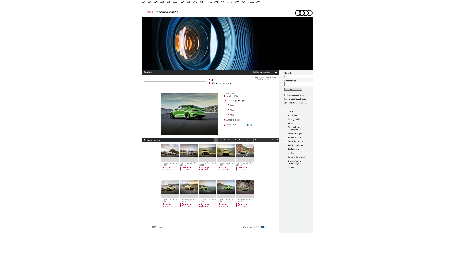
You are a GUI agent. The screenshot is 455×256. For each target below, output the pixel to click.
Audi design (295, 133)
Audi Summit (295, 141)
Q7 (237, 2)
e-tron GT (254, 2)
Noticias (292, 115)
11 (261, 140)
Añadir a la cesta (234, 120)
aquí (304, 99)
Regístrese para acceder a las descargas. (266, 79)
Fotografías (294, 119)
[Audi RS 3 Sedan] (207, 153)
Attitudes (293, 149)
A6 (162, 2)
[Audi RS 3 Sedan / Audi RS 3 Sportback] (189, 153)
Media (233, 110)
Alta (232, 115)
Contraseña (290, 81)
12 (266, 140)
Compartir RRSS (251, 227)
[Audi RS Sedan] (189, 134)
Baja (232, 105)
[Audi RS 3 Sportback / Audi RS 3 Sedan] (170, 153)
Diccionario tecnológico (294, 162)
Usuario (288, 73)
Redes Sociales (296, 157)
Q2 (189, 2)
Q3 (195, 2)
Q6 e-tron (226, 2)
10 (256, 140)
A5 (156, 2)
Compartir (232, 125)
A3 (150, 2)
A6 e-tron (172, 2)
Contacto (293, 167)
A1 (144, 2)
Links (291, 153)
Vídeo (291, 123)
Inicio (291, 111)
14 (276, 140)
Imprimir (161, 227)
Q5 (216, 2)
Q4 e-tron (205, 2)
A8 (182, 2)
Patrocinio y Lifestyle (295, 128)
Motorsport (294, 137)
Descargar (167, 168)
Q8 (243, 2)
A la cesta (167, 170)
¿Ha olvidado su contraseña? (295, 103)
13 (271, 140)
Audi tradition (296, 145)
